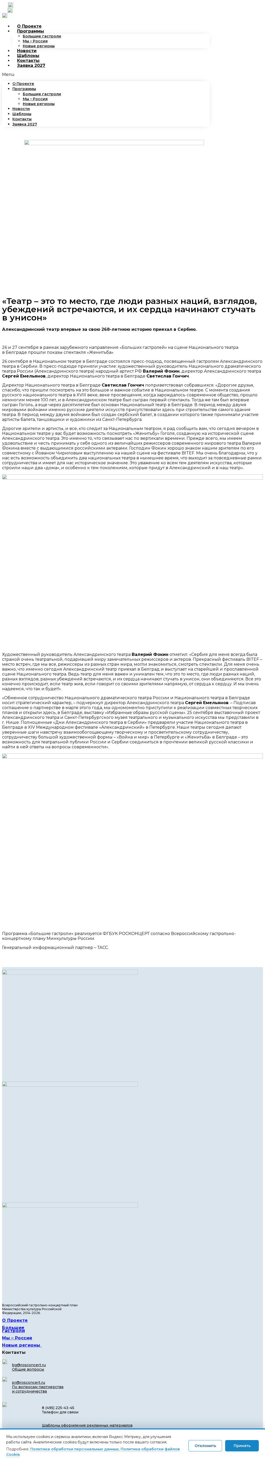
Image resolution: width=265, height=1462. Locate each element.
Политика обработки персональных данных (74, 1449)
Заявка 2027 (31, 65)
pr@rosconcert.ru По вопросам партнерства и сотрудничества (37, 1387)
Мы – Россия (35, 41)
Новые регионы (39, 46)
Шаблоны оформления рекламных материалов (87, 1425)
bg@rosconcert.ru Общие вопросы (29, 1367)
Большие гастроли (42, 36)
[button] (106, 74)
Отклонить (205, 1445)
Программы (30, 31)
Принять (242, 1445)
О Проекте (29, 26)
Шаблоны (28, 55)
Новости (26, 50)
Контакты (28, 60)
